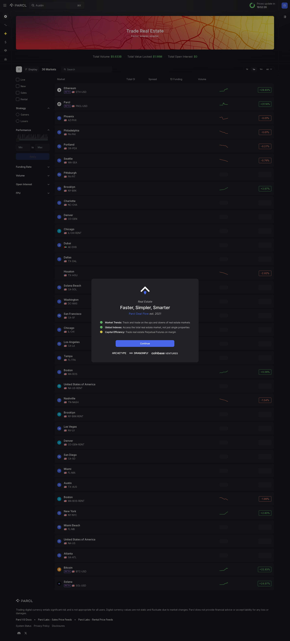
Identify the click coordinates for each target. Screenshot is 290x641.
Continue (145, 343)
